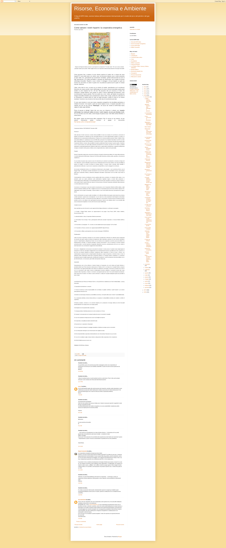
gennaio (147, 287)
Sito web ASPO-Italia (136, 42)
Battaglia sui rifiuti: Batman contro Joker (148, 187)
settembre (147, 269)
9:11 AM (80, 425)
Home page (99, 524)
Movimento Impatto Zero (137, 71)
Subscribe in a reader (135, 29)
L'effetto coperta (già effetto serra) (148, 100)
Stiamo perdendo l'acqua (148, 148)
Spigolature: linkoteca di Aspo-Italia (148, 123)
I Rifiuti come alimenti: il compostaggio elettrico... (148, 154)
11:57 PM (80, 381)
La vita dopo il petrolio (148, 138)
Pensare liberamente (136, 75)
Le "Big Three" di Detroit (148, 205)
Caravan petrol (147, 252)
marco (79, 386)
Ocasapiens (134, 73)
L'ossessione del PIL (148, 225)
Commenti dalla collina (136, 57)
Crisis (132, 59)
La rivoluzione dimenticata (148, 113)
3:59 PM (80, 483)
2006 (145, 292)
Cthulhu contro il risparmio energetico (148, 244)
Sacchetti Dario (82, 499)
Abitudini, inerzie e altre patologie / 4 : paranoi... (148, 108)
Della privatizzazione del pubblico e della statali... (148, 258)
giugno (147, 277)
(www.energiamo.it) (94, 504)
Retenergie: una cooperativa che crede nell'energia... (148, 132)
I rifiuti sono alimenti (147, 159)
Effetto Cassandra (135, 47)
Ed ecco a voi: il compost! (148, 144)
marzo (146, 283)
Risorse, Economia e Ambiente (110, 8)
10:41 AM (80, 446)
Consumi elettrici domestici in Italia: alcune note (148, 180)
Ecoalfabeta (134, 61)
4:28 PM (80, 495)
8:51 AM (80, 412)
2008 (145, 95)
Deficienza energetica (148, 249)
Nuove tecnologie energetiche (138, 43)
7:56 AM (80, 394)
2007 (145, 290)
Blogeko (133, 54)
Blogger (120, 536)
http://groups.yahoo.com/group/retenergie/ (85, 122)
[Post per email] (83, 353)
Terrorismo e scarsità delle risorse (148, 193)
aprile (146, 281)
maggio (147, 279)
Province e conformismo (148, 171)
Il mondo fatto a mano (148, 141)
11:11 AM (80, 470)
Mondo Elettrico (135, 69)
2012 (145, 86)
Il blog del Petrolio (135, 64)
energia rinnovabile (82, 355)
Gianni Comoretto (82, 451)
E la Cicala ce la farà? (148, 174)
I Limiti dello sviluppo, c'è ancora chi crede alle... (148, 200)
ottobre (147, 267)
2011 (145, 89)
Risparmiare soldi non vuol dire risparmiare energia (148, 165)
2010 (145, 91)
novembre (147, 264)
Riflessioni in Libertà (136, 76)
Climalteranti (134, 55)
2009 (145, 93)
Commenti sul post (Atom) (85, 527)
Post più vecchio (120, 524)
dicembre (147, 97)
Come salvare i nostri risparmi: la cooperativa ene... (148, 220)
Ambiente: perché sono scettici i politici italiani (147, 234)
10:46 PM (80, 371)
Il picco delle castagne (148, 228)
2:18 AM (80, 518)
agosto (147, 273)
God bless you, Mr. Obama (147, 209)
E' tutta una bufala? (147, 240)
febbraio (147, 285)
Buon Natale (148, 126)
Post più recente (78, 524)
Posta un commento (81, 521)
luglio (146, 275)
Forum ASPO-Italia (135, 45)
